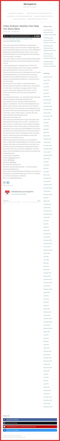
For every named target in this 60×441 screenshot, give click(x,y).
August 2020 (47, 253)
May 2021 (46, 224)
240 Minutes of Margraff (16, 13)
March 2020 (47, 269)
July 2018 (46, 335)
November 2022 (48, 188)
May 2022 (46, 197)
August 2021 (47, 217)
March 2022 (47, 201)
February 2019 (47, 312)
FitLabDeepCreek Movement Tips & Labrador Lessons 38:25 (50, 32)
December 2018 (48, 318)
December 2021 (48, 210)
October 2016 (47, 403)
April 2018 (46, 344)
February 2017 (47, 390)
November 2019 (48, 282)
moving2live (15, 31)
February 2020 (47, 273)
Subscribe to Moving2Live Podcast (37, 19)
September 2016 (48, 406)
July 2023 (46, 161)
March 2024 (47, 135)
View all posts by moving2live (19, 194)
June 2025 (46, 86)
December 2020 (48, 240)
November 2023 (48, 148)
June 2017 (46, 377)
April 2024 (46, 132)
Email (11, 41)
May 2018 (46, 341)
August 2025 (47, 80)
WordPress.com (21, 437)
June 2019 (46, 299)
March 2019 (47, 308)
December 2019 (48, 279)
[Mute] (35, 36)
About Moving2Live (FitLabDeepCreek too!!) (39, 13)
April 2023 (46, 171)
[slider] (38, 36)
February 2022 (47, 204)
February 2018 (47, 351)
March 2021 (46, 230)
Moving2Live (30, 4)
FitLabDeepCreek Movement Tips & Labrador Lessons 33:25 (50, 56)
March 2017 (46, 387)
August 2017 (47, 370)
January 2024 (47, 142)
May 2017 (46, 380)
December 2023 (48, 145)
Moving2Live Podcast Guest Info (43, 16)
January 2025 (47, 103)
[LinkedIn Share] (8, 182)
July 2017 (46, 374)
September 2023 (48, 155)
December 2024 (48, 106)
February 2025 (47, 99)
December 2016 (48, 397)
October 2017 (47, 364)
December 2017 (48, 357)
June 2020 (46, 259)
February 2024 (47, 139)
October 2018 (47, 325)
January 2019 (47, 315)
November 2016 (48, 400)
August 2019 (47, 292)
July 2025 (46, 83)
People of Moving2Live (19, 19)
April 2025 (46, 93)
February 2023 (47, 178)
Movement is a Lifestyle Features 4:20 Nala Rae (12, 202)
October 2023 (47, 152)
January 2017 (47, 393)
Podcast (11, 185)
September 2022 (48, 194)
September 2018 (48, 328)
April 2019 (46, 305)
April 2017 (46, 384)
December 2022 (48, 184)
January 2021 (47, 237)
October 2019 (47, 286)
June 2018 (46, 338)
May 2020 (46, 263)
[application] (22, 36)
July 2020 (46, 256)
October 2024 (47, 113)
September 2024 (48, 116)
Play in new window (14, 39)
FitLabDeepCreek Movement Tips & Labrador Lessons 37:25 (50, 40)
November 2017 (48, 361)
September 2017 (48, 367)
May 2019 (46, 302)
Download (25, 39)
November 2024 (48, 109)
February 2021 (47, 233)
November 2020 (48, 243)
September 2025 (48, 77)
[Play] (5, 36)
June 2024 (46, 126)
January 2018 (47, 354)
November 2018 (48, 322)
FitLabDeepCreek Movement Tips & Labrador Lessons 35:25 (50, 48)
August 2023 (47, 158)
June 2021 (46, 220)
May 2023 (46, 168)
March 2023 (47, 175)
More (18, 41)
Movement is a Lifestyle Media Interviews (19, 16)
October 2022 (47, 191)
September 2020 (48, 250)
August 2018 (47, 331)
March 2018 (47, 348)
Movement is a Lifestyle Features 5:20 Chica (32, 201)
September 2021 (48, 214)
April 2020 (46, 266)
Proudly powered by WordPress (12, 435)
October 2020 (47, 246)
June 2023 (46, 165)
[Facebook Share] (4, 182)
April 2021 (46, 227)
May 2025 (46, 90)
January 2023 (47, 181)
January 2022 (47, 207)
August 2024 (47, 119)
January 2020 (47, 276)
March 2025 (47, 96)
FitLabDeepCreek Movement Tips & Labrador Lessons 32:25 (50, 64)
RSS (15, 41)
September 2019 (48, 289)
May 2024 (46, 129)
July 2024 (46, 122)
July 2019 (46, 295)
